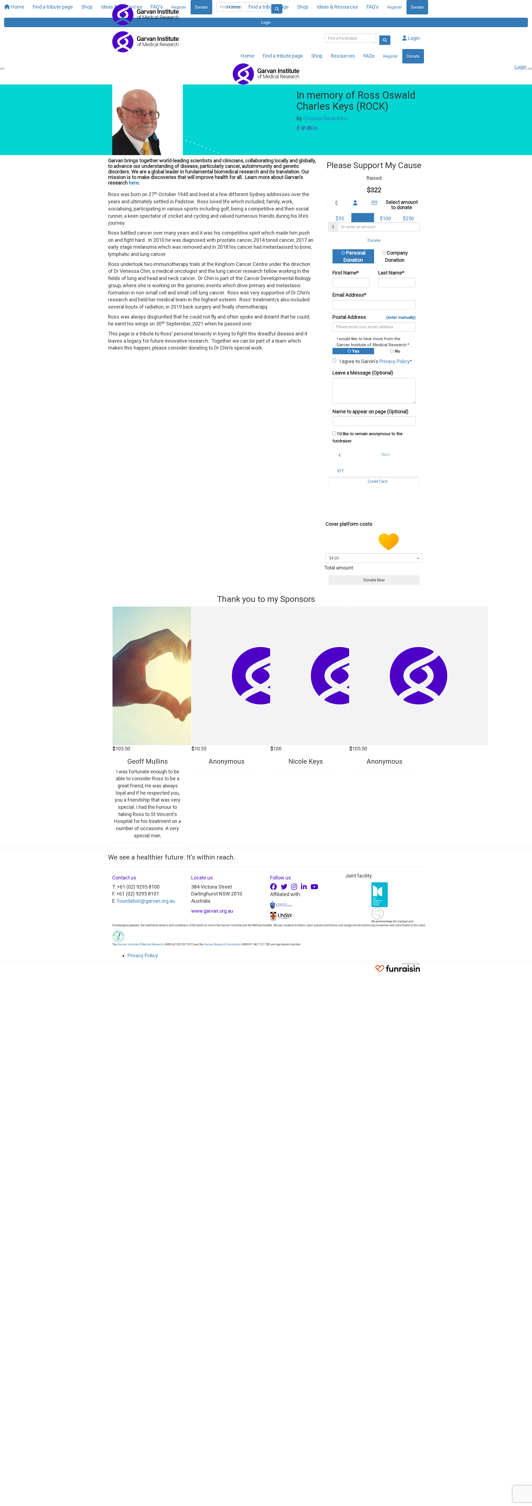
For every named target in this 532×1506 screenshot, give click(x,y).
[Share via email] (309, 128)
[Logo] (145, 14)
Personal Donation (354, 256)
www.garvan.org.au (212, 911)
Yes (355, 351)
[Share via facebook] (298, 128)
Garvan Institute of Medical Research (140, 944)
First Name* (345, 273)
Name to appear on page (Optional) (370, 411)
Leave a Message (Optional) (362, 373)
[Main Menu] (2, 69)
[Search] (384, 40)
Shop (302, 7)
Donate (417, 7)
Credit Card (377, 481)
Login (413, 38)
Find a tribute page (269, 7)
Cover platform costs (350, 524)
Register (394, 7)
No (396, 351)
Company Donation (396, 256)
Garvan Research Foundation (222, 944)
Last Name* (391, 273)
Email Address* (349, 295)
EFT (340, 470)
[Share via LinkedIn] (315, 128)
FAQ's (373, 7)
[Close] (530, 69)
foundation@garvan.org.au (146, 901)
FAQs (369, 56)
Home (233, 7)
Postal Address (374, 317)
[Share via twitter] (303, 128)
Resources (343, 56)
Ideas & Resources (337, 7)
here (134, 183)
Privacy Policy (142, 955)
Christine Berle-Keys (325, 118)
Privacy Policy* (395, 361)
